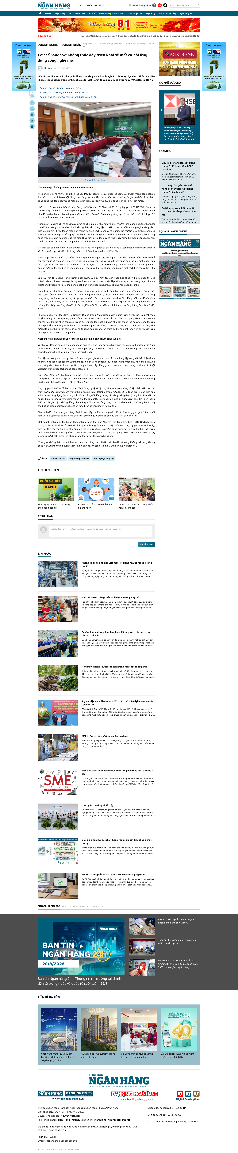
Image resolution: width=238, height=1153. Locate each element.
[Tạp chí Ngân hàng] (134, 1096)
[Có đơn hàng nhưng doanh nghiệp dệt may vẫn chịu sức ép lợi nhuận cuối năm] (58, 643)
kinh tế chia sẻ (58, 458)
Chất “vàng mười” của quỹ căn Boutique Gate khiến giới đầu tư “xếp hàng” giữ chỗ (57, 1057)
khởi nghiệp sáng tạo (104, 458)
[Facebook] (154, 5)
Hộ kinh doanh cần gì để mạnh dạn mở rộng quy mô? (111, 597)
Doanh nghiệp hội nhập (111, 43)
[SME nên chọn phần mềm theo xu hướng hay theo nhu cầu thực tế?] (58, 782)
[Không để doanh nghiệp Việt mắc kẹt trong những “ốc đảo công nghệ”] (58, 574)
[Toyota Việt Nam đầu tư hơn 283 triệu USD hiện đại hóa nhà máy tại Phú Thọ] (58, 713)
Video (64, 906)
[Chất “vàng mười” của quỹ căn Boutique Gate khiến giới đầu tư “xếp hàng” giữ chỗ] (59, 1029)
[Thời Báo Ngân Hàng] (56, 5)
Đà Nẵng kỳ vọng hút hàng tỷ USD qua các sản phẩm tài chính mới (179, 211)
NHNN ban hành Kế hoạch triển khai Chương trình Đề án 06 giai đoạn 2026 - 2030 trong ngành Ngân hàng (178, 964)
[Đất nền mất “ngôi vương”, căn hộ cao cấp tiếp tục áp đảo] (173, 109)
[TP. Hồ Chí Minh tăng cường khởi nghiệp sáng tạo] (137, 489)
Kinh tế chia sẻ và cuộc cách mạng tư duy (61, 87)
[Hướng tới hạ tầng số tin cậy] (58, 817)
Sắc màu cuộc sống (167, 13)
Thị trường (150, 13)
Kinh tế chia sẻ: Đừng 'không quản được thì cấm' (65, 92)
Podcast (73, 906)
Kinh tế (92, 13)
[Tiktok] (165, 5)
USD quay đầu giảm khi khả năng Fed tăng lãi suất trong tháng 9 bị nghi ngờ (177, 189)
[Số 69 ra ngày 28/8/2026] (179, 268)
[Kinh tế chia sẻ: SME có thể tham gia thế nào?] (96, 489)
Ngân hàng (60, 13)
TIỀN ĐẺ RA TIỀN (49, 997)
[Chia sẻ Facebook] (32, 102)
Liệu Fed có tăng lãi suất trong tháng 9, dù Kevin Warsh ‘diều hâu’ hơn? (178, 166)
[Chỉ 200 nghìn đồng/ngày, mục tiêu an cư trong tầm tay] (139, 1029)
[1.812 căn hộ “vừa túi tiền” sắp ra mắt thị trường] (99, 1029)
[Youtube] (160, 5)
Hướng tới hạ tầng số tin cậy (97, 805)
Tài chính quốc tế (134, 13)
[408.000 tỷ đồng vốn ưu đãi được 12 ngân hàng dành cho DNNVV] (142, 926)
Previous (161, 110)
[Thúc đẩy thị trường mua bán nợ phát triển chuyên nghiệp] (142, 946)
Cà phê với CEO (90, 43)
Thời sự (48, 13)
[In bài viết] (32, 126)
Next (198, 110)
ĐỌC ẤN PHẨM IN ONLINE (173, 231)
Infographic (85, 906)
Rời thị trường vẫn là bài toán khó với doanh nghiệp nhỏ (113, 874)
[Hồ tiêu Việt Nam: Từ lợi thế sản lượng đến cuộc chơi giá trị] (58, 678)
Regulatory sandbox (79, 458)
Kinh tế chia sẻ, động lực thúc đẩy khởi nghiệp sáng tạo (68, 96)
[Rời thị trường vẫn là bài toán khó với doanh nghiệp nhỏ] (58, 886)
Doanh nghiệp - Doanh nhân (111, 13)
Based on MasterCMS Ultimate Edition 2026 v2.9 (60, 1149)
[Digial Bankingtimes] (188, 1096)
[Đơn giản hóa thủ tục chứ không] (58, 851)
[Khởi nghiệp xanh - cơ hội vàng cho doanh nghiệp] (56, 489)
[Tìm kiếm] (198, 5)
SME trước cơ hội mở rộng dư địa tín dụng (105, 736)
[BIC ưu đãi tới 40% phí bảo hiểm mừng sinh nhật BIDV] (179, 1029)
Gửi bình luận (146, 544)
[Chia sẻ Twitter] (32, 108)
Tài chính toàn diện (77, 13)
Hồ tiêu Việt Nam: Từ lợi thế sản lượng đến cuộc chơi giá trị (114, 666)
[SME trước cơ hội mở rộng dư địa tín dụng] (58, 747)
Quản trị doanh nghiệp (135, 43)
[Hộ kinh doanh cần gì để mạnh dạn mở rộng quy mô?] (58, 609)
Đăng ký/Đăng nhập (141, 5)
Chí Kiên (48, 68)
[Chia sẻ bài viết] (32, 120)
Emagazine (98, 906)
